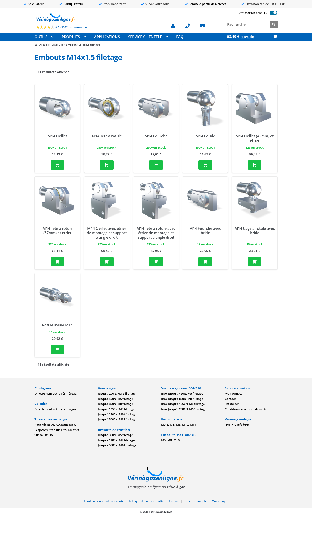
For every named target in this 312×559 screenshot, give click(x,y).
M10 (185, 425)
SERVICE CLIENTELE (145, 36)
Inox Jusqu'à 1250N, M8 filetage (183, 404)
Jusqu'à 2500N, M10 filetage (117, 414)
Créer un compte (196, 501)
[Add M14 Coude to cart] (205, 165)
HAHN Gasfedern (237, 425)
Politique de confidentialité (146, 501)
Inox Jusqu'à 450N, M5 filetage (182, 393)
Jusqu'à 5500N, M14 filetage (117, 445)
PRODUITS (71, 36)
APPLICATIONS (107, 36)
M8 (178, 425)
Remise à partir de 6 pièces (207, 4)
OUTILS (41, 36)
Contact (230, 399)
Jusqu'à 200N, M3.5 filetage (116, 393)
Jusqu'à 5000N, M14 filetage (117, 419)
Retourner (232, 404)
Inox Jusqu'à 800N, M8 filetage (182, 399)
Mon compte (233, 393)
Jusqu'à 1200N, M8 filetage (116, 440)
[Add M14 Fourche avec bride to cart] (205, 261)
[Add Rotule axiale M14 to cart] (57, 349)
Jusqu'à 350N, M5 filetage (115, 435)
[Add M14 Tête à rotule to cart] (107, 165)
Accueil (43, 45)
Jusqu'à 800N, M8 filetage (115, 404)
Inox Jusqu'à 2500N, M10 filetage (183, 409)
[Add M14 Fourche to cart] (156, 165)
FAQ (180, 36)
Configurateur (73, 4)
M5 (172, 425)
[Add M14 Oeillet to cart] (57, 165)
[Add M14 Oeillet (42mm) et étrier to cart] (255, 165)
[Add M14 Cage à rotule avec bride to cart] (255, 261)
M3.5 (164, 425)
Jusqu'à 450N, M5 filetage (115, 399)
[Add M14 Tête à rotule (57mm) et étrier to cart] (57, 261)
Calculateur (36, 4)
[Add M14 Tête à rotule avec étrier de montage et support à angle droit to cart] (156, 261)
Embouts (57, 45)
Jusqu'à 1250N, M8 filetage (116, 409)
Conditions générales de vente (246, 409)
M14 (193, 425)
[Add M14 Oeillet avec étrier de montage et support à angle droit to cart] (107, 261)
